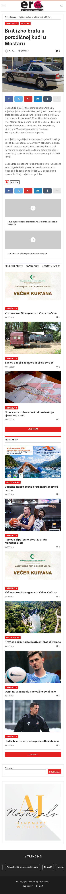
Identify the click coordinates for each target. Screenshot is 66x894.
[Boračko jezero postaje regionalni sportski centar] (33, 462)
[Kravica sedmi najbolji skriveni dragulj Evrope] (33, 617)
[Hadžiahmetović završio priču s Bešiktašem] (33, 716)
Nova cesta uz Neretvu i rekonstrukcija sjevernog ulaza (29, 414)
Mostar (25, 23)
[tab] (33, 266)
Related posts (32, 266)
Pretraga (9, 768)
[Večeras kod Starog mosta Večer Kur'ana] (33, 288)
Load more (33, 429)
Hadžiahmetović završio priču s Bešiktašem (32, 741)
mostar (15, 182)
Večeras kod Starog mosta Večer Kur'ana (31, 313)
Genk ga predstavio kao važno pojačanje (30, 691)
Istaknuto (12, 17)
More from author (51, 266)
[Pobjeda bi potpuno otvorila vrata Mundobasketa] (33, 515)
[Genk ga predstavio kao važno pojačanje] (33, 667)
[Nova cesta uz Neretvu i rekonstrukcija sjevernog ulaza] (33, 387)
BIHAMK (42, 867)
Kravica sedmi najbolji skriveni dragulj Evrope (33, 641)
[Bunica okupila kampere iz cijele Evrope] (33, 338)
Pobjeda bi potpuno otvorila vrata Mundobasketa (26, 541)
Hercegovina (12, 482)
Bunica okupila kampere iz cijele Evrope (29, 362)
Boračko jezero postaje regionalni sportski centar (31, 488)
